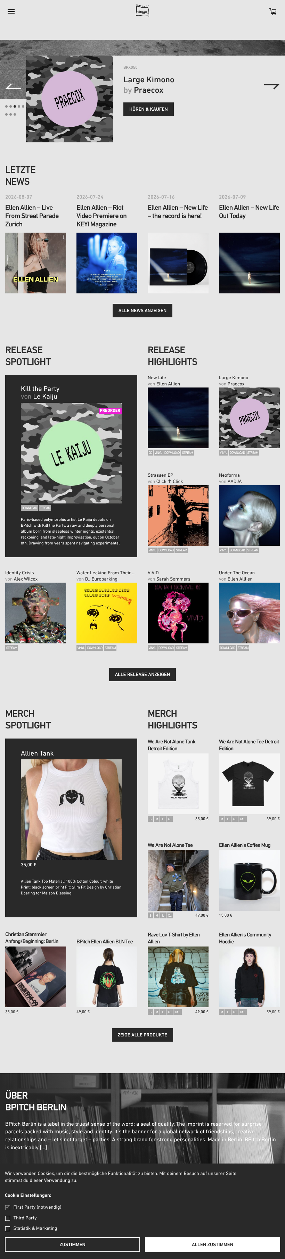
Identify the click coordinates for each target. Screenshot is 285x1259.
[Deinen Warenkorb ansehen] (269, 14)
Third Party (25, 1218)
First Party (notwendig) (37, 1207)
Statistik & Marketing (35, 1229)
